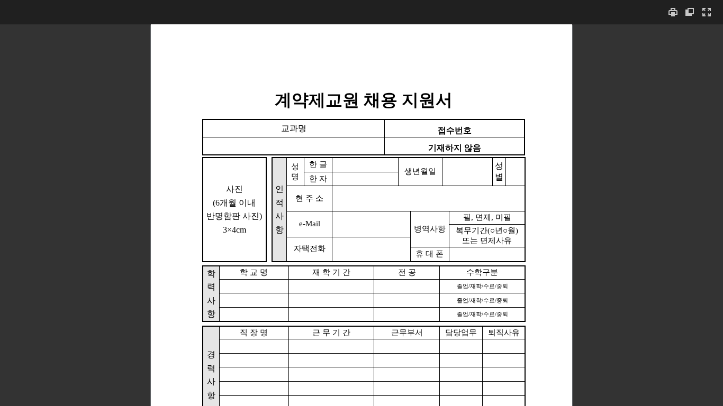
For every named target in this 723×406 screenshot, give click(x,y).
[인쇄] (672, 12)
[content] (361, 215)
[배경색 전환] (689, 12)
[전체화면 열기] (706, 12)
